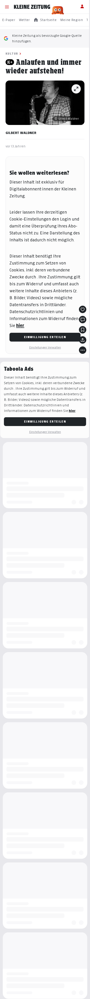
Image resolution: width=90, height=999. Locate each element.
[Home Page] (32, 7)
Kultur (12, 53)
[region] (45, 20)
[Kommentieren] (82, 319)
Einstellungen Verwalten (45, 347)
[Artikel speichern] (82, 329)
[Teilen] (82, 340)
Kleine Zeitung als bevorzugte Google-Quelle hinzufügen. (47, 38)
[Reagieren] (82, 309)
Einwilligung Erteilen (45, 337)
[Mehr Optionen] (82, 350)
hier (20, 325)
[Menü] (7, 7)
